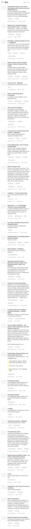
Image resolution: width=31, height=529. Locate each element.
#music (10, 101)
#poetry (17, 511)
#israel (17, 19)
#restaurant (11, 160)
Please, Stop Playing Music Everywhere (11, 92)
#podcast (11, 124)
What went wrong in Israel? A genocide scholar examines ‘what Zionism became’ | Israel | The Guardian (13, 261)
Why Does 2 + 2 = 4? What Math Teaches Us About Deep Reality (15, 204)
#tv (16, 199)
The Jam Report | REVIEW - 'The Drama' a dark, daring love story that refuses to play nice (14, 324)
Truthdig (2, 407)
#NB (9, 53)
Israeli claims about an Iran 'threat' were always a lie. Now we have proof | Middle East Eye (15, 6)
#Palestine (11, 34)
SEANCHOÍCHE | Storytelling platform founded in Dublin (14, 236)
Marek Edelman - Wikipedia (8, 247)
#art (9, 87)
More (25, 2)
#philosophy (18, 101)
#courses (25, 76)
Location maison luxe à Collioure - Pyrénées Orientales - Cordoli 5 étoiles (12, 309)
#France (10, 318)
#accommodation (20, 318)
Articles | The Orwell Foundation (9, 282)
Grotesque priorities (5, 379)
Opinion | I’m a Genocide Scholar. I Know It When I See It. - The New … (14, 24)
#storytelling (11, 242)
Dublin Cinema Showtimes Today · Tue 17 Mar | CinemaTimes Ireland (13, 454)
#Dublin (10, 76)
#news (10, 414)
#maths (10, 216)
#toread (22, 53)
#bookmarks (11, 480)
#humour (15, 53)
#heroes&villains (13, 254)
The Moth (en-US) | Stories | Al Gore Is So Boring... (14, 485)
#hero (10, 425)
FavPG (2, 472)
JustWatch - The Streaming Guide (10, 192)
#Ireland (20, 242)
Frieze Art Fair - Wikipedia (7, 81)
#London (10, 138)
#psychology (12, 56)
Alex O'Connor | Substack (7, 106)
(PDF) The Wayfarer (5, 497)
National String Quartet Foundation (10, 516)
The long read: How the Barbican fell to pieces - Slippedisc (14, 130)
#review (17, 347)
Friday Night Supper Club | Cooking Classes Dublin (14, 143)
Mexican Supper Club (6, 165)
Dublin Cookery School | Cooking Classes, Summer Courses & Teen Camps (14, 62)
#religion (19, 121)
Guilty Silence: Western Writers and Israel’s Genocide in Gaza (15, 352)
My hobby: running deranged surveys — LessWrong (15, 39)
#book (21, 300)
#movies (10, 199)
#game (10, 230)
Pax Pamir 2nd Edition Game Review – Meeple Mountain (13, 222)
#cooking (17, 76)
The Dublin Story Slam (6, 430)
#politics (10, 19)
